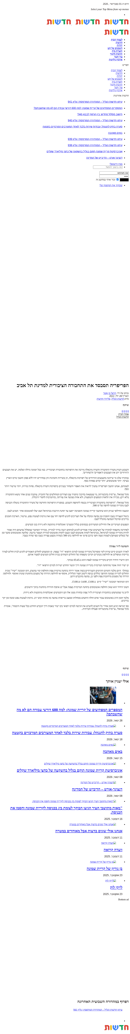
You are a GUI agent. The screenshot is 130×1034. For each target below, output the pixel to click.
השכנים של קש (115, 48)
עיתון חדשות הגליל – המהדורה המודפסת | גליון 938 (95, 145)
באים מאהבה (115, 133)
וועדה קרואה (113, 850)
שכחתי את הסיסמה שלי (110, 185)
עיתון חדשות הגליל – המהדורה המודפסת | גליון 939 (95, 139)
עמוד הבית (123, 414)
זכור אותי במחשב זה (105, 179)
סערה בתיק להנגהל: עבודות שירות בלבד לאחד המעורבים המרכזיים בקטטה (82, 126)
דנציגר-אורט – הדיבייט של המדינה (104, 157)
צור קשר (118, 56)
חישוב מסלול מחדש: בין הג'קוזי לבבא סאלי (99, 114)
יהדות (119, 45)
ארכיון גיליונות (115, 59)
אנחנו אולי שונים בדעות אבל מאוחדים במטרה (88, 831)
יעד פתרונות (7, 1032)
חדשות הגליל (118, 398)
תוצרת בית (117, 51)
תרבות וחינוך (116, 54)
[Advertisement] (119, 236)
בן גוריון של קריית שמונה (104, 868)
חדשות (119, 42)
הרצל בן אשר (109, 393)
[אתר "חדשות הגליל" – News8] (71, 24)
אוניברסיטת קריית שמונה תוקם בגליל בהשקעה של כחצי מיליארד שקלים (84, 151)
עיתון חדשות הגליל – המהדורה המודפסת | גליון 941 (95, 101)
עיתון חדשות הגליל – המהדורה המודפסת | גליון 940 (95, 120)
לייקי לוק (116, 887)
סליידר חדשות (103, 398)
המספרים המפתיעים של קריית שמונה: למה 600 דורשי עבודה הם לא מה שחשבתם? (78, 108)
